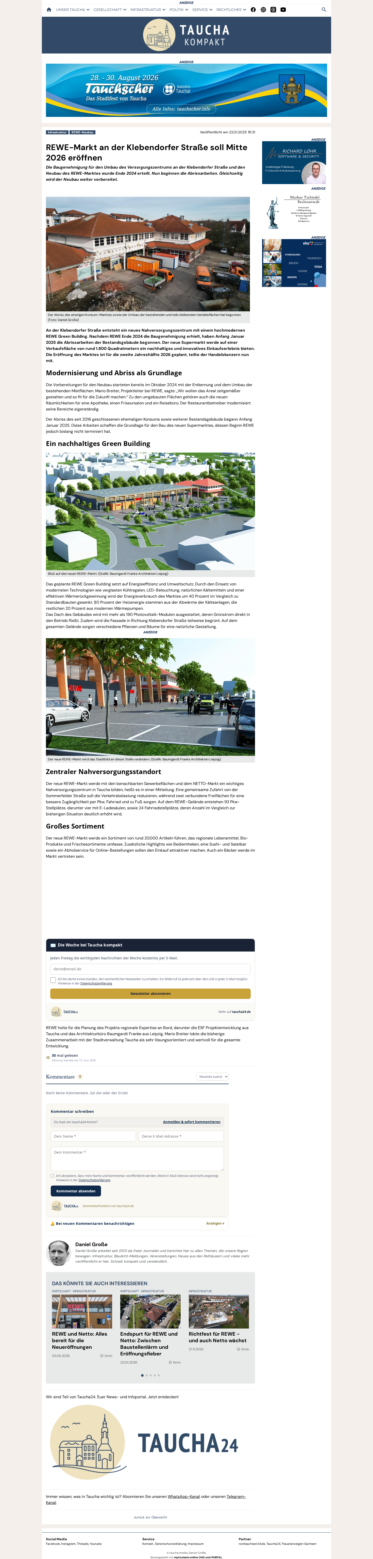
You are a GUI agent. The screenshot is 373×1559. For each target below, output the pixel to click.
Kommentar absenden (75, 1191)
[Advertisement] (150, 899)
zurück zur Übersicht (150, 1517)
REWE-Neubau (82, 132)
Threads (83, 1544)
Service (148, 1539)
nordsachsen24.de (252, 1544)
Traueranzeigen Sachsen (299, 1544)
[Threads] (273, 9)
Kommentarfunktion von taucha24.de (108, 1206)
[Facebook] (253, 10)
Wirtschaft (62, 1291)
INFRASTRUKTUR (145, 9)
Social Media (56, 1539)
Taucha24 (273, 1544)
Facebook (53, 1544)
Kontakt (148, 1544)
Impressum (196, 1544)
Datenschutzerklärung (96, 983)
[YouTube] (283, 10)
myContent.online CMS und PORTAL (198, 1557)
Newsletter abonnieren (150, 993)
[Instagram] (263, 10)
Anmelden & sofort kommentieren (192, 1122)
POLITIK (176, 9)
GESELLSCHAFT (108, 9)
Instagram (68, 1544)
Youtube (96, 1544)
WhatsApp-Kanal (184, 1496)
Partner (245, 1539)
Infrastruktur (57, 132)
